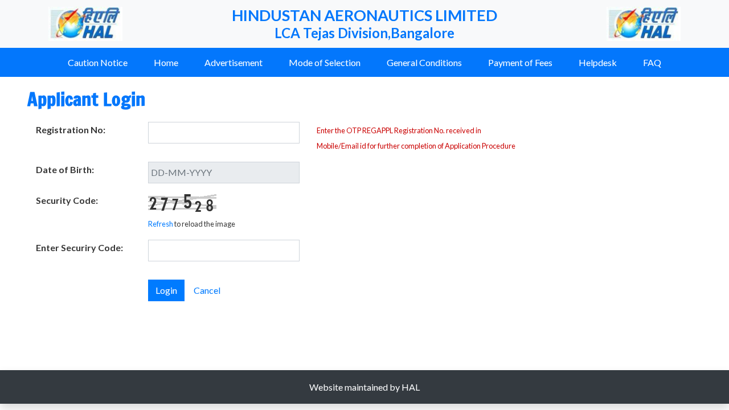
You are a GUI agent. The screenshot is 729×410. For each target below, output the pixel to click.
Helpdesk (598, 62)
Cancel (207, 290)
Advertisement (233, 62)
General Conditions (424, 62)
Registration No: (70, 129)
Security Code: (67, 200)
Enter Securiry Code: (79, 247)
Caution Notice (98, 62)
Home (166, 62)
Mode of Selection (325, 62)
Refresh (160, 223)
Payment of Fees (520, 62)
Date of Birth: (65, 169)
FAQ (652, 62)
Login (166, 290)
